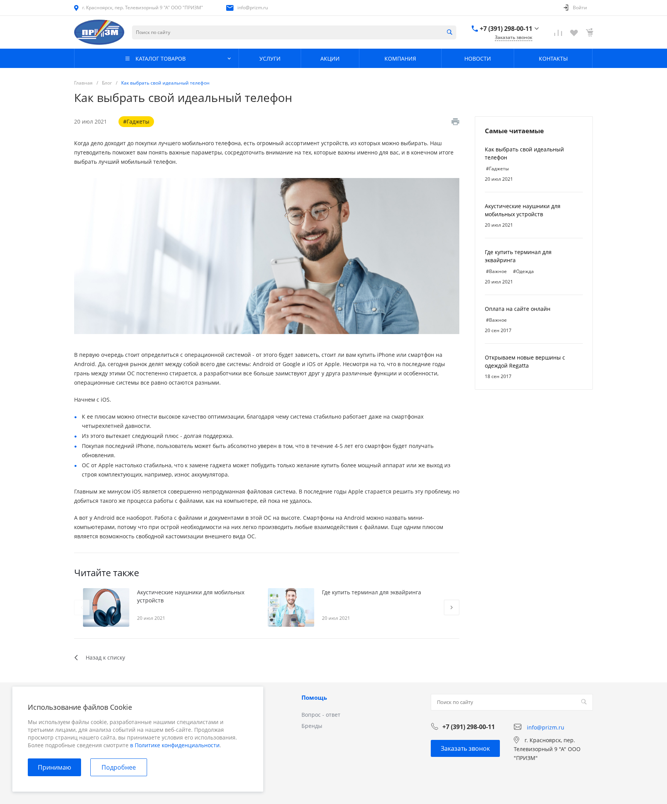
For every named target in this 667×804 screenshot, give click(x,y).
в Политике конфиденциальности (175, 745)
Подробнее (119, 767)
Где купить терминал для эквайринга (371, 592)
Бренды (311, 725)
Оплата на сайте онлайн (517, 308)
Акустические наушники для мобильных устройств (190, 596)
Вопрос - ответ (320, 714)
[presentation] (82, 607)
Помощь (314, 697)
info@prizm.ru (252, 7)
